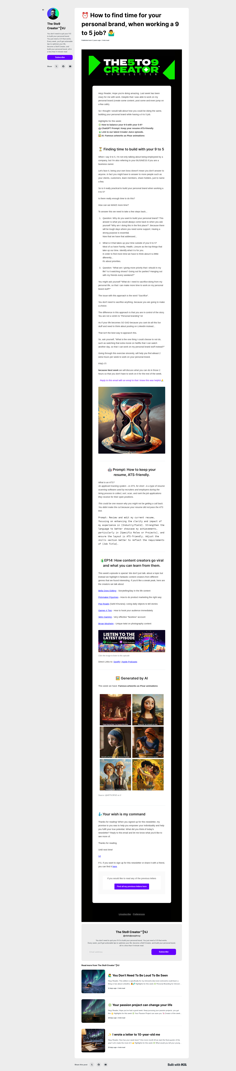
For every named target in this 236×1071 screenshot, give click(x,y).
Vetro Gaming (105, 617)
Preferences (139, 914)
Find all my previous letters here (132, 886)
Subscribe (60, 57)
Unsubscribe (125, 914)
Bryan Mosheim (106, 623)
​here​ (114, 866)
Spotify (116, 662)
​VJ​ (99, 856)
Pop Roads (103, 604)
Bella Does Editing (107, 591)
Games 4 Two (105, 610)
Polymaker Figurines (108, 597)
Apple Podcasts (129, 662)
